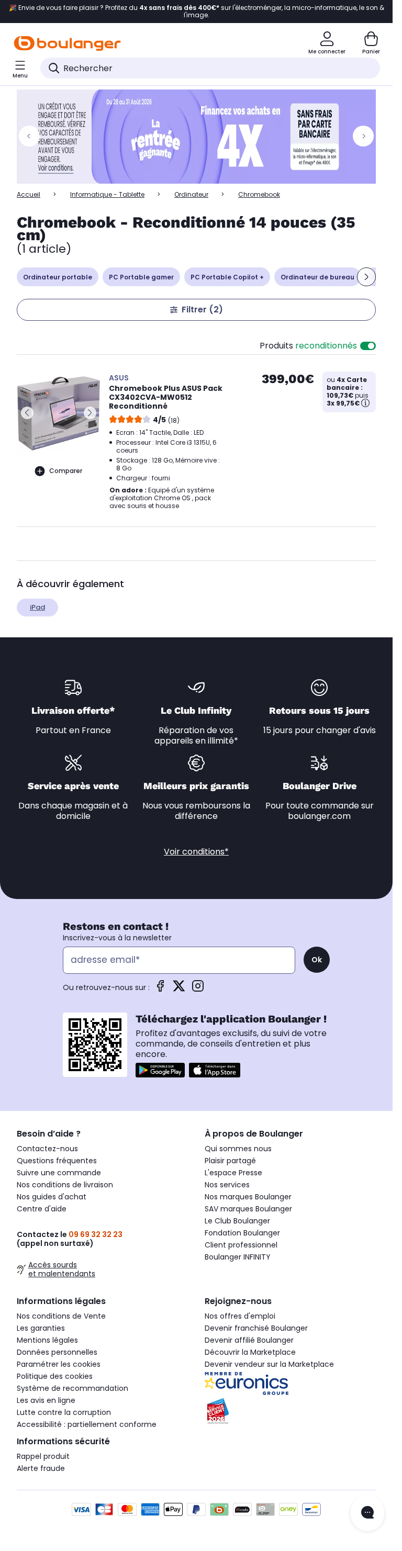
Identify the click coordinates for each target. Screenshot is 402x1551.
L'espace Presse (233, 1172)
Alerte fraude (41, 1468)
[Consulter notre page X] (179, 989)
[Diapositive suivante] (366, 276)
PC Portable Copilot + (227, 277)
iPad (37, 607)
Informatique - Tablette (107, 194)
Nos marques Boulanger (248, 1197)
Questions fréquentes (57, 1160)
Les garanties (41, 1328)
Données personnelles (57, 1352)
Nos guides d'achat (51, 1197)
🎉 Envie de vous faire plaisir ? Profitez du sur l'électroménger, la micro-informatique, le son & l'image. (196, 11)
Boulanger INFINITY (238, 1257)
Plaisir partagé (230, 1160)
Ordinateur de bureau (317, 277)
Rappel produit (43, 1456)
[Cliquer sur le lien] (201, 136)
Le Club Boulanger (237, 1221)
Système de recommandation (72, 1388)
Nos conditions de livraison (65, 1184)
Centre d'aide (41, 1209)
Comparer (65, 471)
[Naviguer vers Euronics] (290, 1383)
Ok (316, 959)
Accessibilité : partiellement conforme (87, 1424)
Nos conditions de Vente (61, 1316)
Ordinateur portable (57, 277)
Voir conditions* (196, 852)
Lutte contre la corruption (64, 1412)
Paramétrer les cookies (58, 1364)
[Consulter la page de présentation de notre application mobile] (160, 1070)
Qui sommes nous (238, 1148)
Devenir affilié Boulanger (249, 1340)
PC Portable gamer (141, 277)
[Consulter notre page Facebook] (160, 989)
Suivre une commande (59, 1172)
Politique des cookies (55, 1376)
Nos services (227, 1184)
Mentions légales (47, 1340)
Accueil (28, 194)
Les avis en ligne (46, 1400)
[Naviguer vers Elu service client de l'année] (290, 1411)
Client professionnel (241, 1245)
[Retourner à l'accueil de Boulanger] (67, 43)
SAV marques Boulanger (248, 1209)
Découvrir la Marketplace (250, 1352)
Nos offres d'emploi (240, 1316)
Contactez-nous (47, 1148)
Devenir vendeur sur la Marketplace (269, 1364)
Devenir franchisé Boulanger (256, 1328)
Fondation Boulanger (242, 1233)
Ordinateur (191, 194)
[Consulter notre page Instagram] (198, 989)
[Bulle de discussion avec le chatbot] (367, 1513)
